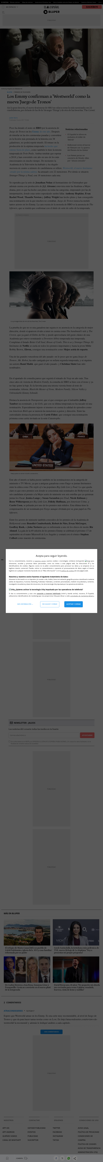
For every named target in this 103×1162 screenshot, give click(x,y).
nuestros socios (40, 561)
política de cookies (67, 571)
